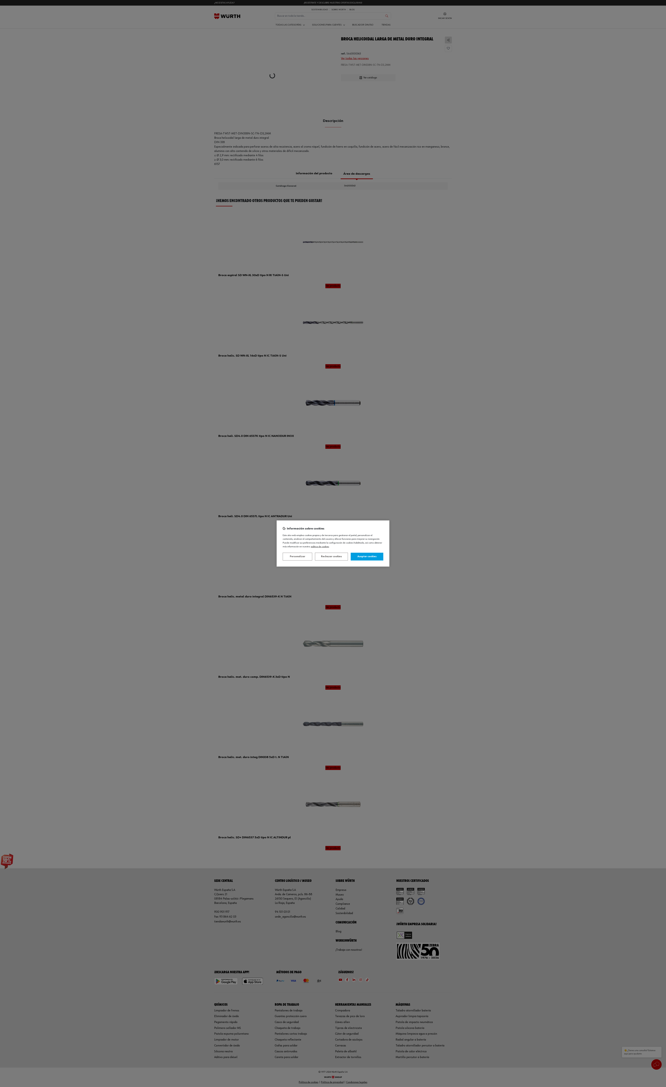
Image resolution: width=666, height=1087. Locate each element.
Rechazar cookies (331, 556)
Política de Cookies (320, 546)
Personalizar (297, 556)
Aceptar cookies (367, 556)
